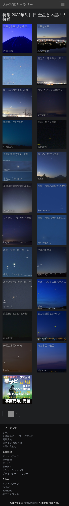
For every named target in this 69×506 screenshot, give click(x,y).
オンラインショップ (13, 470)
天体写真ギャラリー (18, 4)
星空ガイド (8, 466)
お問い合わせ (10, 446)
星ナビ (6, 463)
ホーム (6, 432)
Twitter (6, 487)
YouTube (7, 490)
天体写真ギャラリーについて (18, 435)
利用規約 (7, 439)
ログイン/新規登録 (12, 442)
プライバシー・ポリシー (15, 473)
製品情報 (7, 459)
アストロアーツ (11, 456)
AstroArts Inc (31, 502)
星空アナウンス (11, 493)
